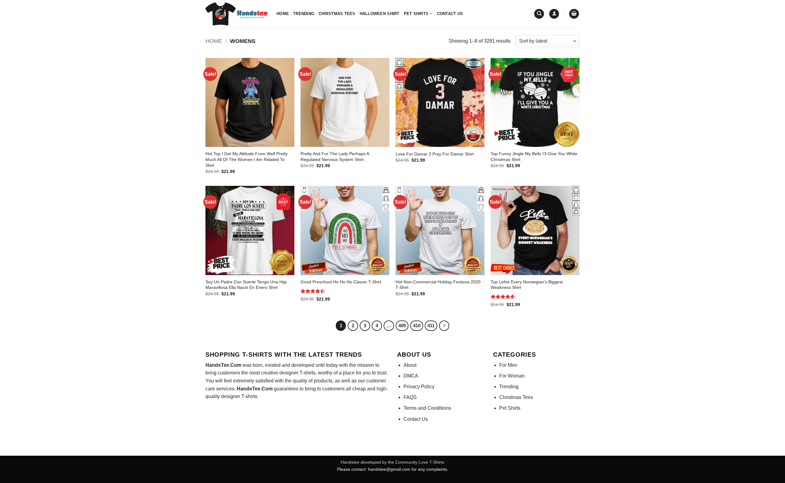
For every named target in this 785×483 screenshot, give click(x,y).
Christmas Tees (337, 13)
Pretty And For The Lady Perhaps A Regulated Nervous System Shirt (335, 156)
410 (416, 325)
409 (402, 325)
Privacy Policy (419, 386)
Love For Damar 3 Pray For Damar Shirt (435, 153)
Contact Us (450, 13)
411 (431, 325)
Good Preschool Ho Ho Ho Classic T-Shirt (341, 281)
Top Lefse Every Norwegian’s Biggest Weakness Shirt (527, 284)
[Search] (539, 14)
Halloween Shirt (380, 13)
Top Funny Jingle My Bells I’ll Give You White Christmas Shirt (534, 156)
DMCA (411, 375)
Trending (303, 13)
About (410, 365)
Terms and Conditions (427, 408)
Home (283, 13)
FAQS (410, 397)
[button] (554, 14)
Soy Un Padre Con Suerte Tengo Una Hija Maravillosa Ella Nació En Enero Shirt (246, 284)
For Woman (512, 375)
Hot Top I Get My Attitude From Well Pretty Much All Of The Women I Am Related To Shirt (246, 159)
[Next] (444, 325)
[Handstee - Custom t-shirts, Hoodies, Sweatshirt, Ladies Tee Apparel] (236, 14)
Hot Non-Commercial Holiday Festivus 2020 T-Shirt (438, 284)
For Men (508, 365)
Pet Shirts (416, 13)
